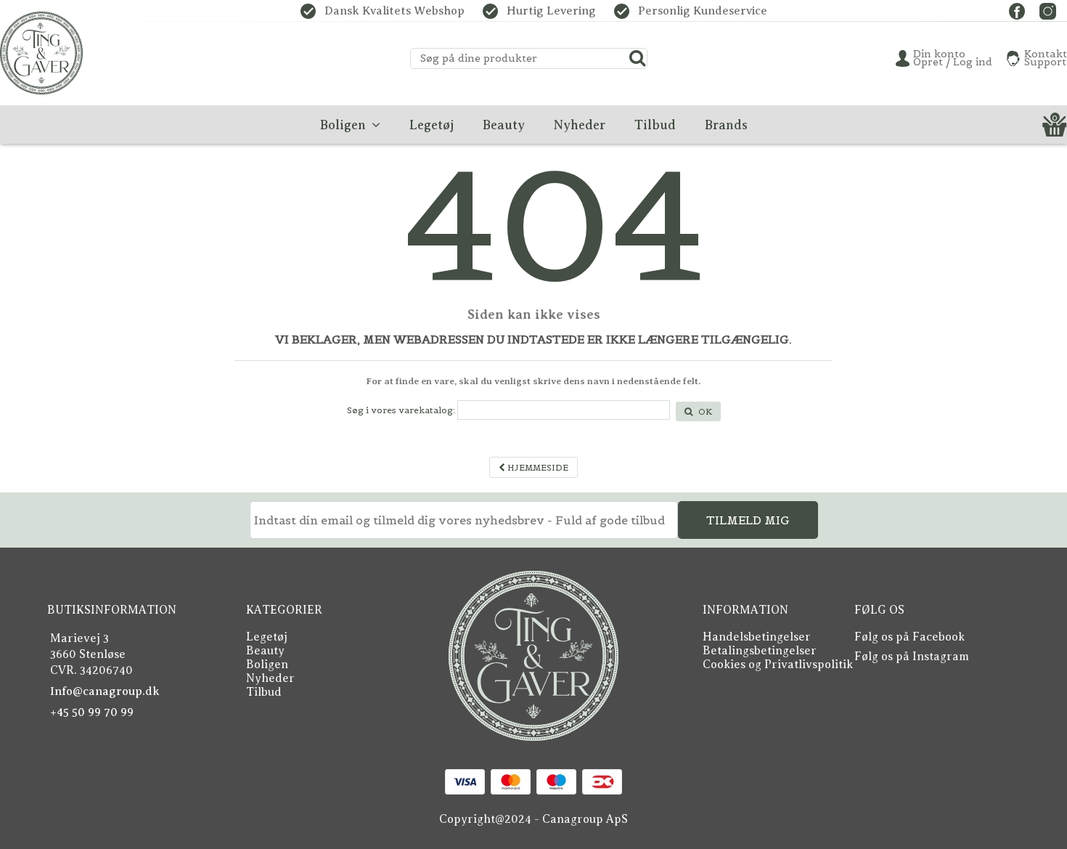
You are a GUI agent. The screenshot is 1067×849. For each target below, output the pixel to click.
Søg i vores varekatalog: (401, 410)
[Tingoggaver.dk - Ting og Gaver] (41, 53)
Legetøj (266, 636)
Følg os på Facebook (909, 636)
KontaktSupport (1045, 58)
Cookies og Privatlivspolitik (778, 664)
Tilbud (264, 692)
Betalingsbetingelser (760, 650)
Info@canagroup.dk (105, 691)
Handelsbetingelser (757, 636)
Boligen (267, 664)
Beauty (265, 650)
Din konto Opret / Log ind (952, 58)
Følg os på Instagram (911, 656)
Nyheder (270, 678)
